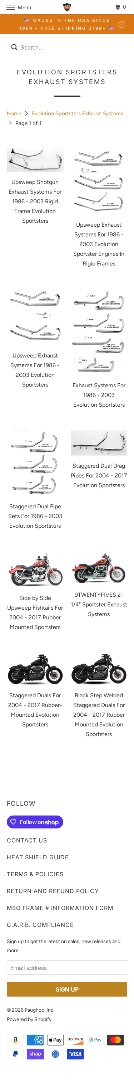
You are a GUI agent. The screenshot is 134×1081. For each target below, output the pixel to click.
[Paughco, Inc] (67, 7)
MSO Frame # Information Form (60, 907)
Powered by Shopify (29, 1019)
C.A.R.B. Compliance (40, 924)
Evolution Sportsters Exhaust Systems (77, 113)
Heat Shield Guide (38, 857)
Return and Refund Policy (53, 891)
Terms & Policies (35, 874)
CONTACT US (27, 840)
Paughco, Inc (39, 1010)
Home (15, 113)
